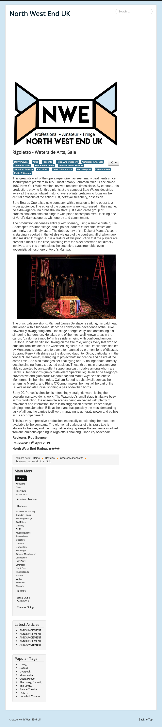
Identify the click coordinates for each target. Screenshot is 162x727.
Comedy (20, 525)
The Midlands (22, 571)
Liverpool (20, 564)
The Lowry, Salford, (31, 682)
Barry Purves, (21, 161)
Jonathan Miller (22, 165)
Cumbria (20, 543)
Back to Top (146, 719)
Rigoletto (47, 161)
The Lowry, (26, 685)
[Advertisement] (81, 49)
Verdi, (35, 161)
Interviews (21, 490)
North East (21, 568)
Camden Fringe (23, 514)
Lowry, (23, 664)
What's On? (21, 494)
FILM (18, 529)
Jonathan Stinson (23, 169)
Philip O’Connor (22, 173)
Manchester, (27, 675)
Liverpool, (25, 671)
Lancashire (21, 557)
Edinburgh (21, 550)
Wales (19, 578)
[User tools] (113, 163)
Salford (19, 575)
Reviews (22, 506)
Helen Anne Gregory (67, 161)
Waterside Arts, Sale (92, 161)
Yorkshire (20, 582)
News (19, 487)
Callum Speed (102, 169)
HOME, (24, 693)
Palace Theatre (28, 689)
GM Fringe (21, 521)
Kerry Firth (42, 169)
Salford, (24, 668)
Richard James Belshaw (71, 165)
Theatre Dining (25, 607)
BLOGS (21, 591)
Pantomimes (22, 536)
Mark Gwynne (84, 169)
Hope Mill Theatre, (30, 696)
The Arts (20, 585)
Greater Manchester (26, 553)
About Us (20, 483)
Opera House (27, 678)
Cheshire (20, 539)
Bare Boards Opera (44, 165)
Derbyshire (21, 546)
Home (20, 478)
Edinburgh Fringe (24, 518)
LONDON (20, 561)
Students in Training (25, 511)
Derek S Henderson (63, 169)
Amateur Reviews (27, 499)
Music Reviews (23, 532)
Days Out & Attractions (23, 599)
